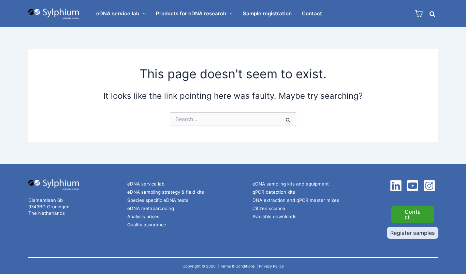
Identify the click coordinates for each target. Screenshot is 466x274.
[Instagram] (429, 185)
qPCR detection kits (273, 192)
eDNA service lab (145, 184)
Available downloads (274, 216)
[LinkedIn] (396, 185)
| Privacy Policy (270, 266)
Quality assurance (146, 224)
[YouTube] (412, 185)
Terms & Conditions (237, 266)
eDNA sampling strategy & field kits (165, 192)
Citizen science (268, 208)
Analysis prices (143, 216)
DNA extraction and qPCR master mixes (295, 200)
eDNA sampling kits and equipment (290, 184)
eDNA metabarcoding (150, 208)
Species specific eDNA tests (157, 200)
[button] (142, 13)
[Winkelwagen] (419, 14)
